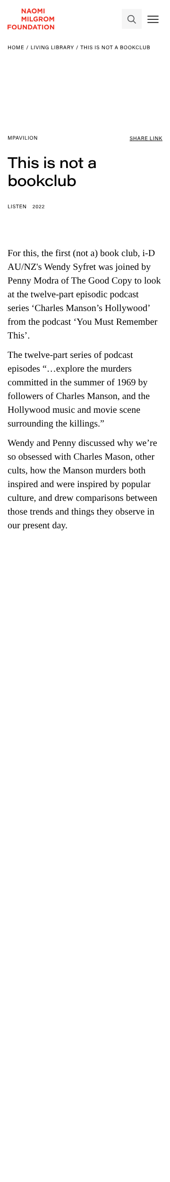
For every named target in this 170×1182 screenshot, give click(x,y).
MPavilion (23, 137)
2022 (39, 206)
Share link (146, 138)
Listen (17, 206)
